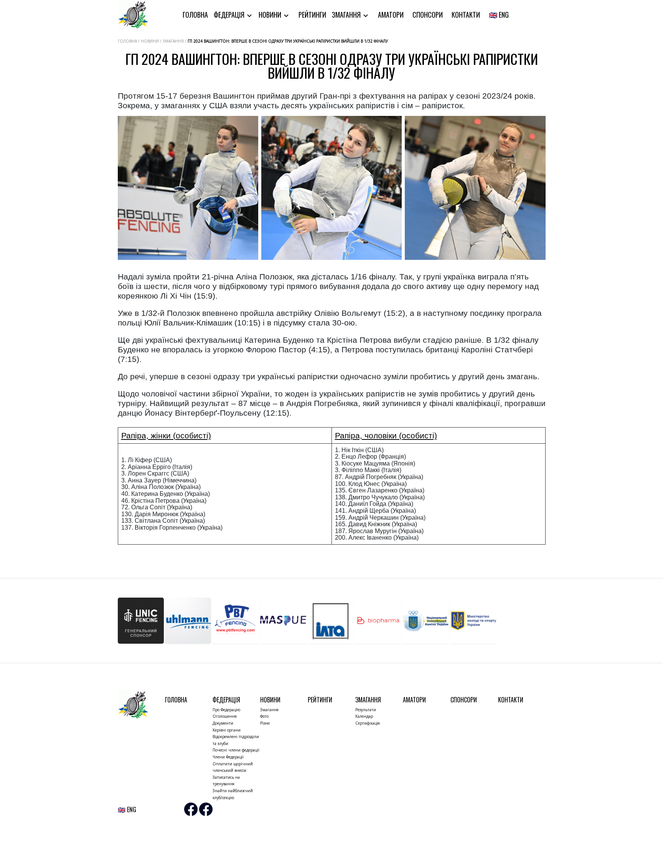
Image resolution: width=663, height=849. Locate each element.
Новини (271, 15)
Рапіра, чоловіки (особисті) (386, 435)
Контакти (466, 15)
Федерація (230, 15)
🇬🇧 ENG (499, 15)
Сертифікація (367, 723)
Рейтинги (312, 15)
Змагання (347, 15)
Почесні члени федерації (236, 750)
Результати (365, 709)
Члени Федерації (228, 757)
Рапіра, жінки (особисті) (166, 435)
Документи (223, 723)
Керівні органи (227, 730)
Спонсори (427, 15)
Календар (364, 716)
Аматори (391, 15)
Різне (265, 723)
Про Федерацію (226, 709)
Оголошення (225, 716)
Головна (195, 15)
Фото (264, 716)
